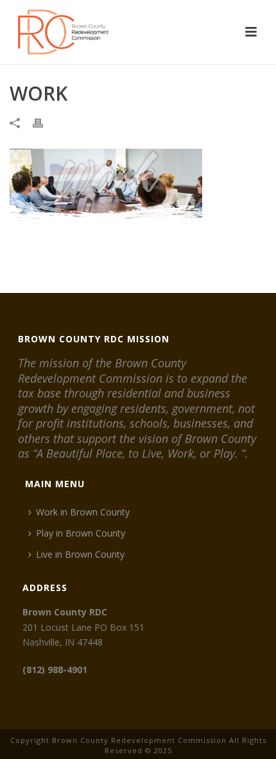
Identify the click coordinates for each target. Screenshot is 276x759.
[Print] (44, 122)
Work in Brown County (83, 512)
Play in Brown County (80, 533)
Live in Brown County (80, 554)
